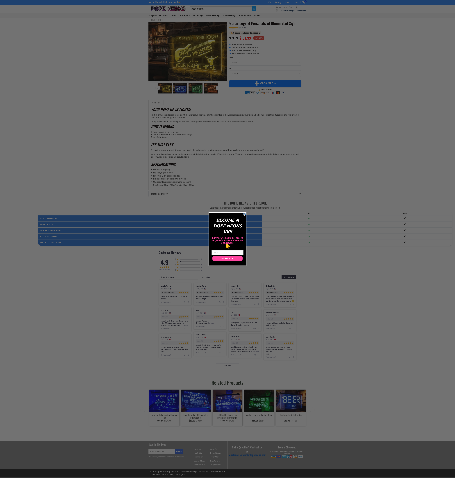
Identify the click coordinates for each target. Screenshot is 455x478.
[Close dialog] (244, 214)
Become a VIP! (227, 258)
